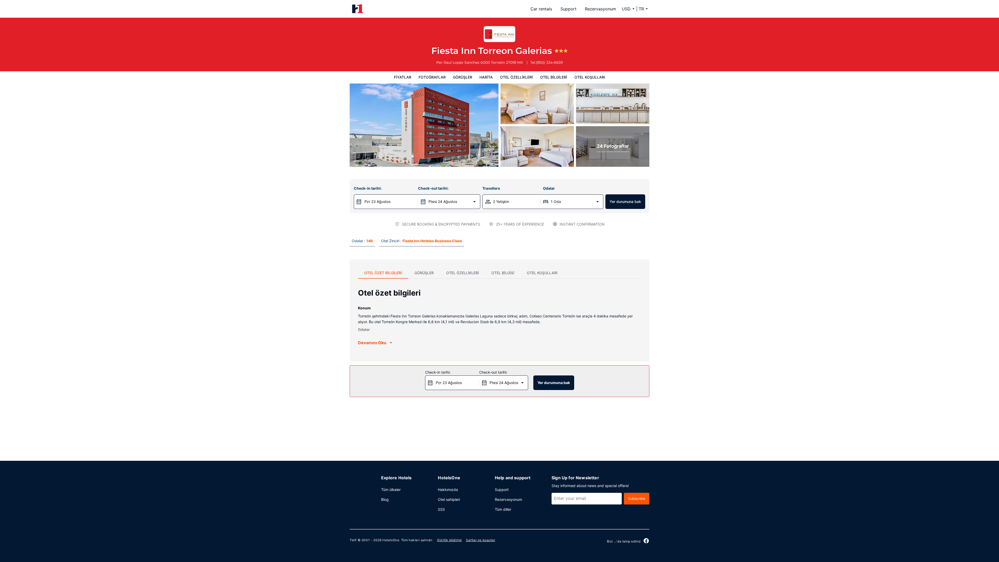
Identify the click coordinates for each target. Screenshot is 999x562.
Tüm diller (503, 509)
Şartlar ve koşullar (480, 540)
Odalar (549, 188)
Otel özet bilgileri (383, 273)
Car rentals (541, 8)
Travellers (491, 188)
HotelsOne (390, 540)
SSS (441, 509)
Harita (486, 77)
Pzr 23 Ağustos (377, 201)
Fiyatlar (402, 77)
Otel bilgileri (553, 77)
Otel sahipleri (449, 499)
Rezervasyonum (600, 8)
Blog (385, 499)
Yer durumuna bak (625, 201)
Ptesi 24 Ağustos (442, 201)
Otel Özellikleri (516, 77)
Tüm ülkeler (391, 489)
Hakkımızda (448, 489)
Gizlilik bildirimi (449, 540)
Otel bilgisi (502, 273)
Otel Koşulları (589, 77)
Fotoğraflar (432, 77)
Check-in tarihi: (368, 188)
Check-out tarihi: (433, 188)
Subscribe (636, 498)
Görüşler (462, 77)
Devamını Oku (372, 342)
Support (568, 8)
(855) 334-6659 (549, 62)
